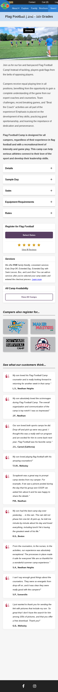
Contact (32, 2)
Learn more (37, 279)
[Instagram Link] (34, 686)
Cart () (45, 2)
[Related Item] (15, 326)
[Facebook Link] (23, 686)
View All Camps (29, 297)
